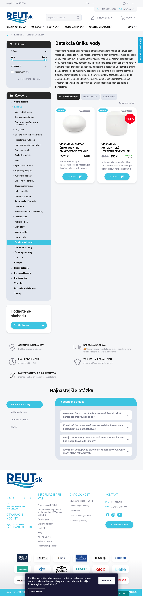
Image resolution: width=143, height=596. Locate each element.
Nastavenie (37, 591)
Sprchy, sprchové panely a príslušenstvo (26, 123)
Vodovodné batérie (23, 112)
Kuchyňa (18, 263)
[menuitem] (17, 27)
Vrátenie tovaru (45, 541)
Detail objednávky (45, 519)
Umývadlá (19, 130)
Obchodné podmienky (79, 506)
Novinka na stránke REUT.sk (82, 501)
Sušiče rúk (19, 206)
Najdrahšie (109, 97)
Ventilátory (20, 227)
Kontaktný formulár (119, 524)
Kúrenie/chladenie (22, 273)
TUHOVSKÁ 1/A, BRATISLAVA (16, 507)
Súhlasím (106, 580)
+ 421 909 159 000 (119, 507)
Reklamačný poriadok (47, 546)
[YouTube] (120, 514)
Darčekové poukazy (23, 247)
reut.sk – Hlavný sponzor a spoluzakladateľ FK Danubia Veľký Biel (50, 512)
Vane (17, 160)
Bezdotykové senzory (24, 181)
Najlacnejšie (90, 97)
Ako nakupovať (44, 537)
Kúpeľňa (18, 107)
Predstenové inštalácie (25, 140)
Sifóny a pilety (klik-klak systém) (29, 135)
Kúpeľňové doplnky (23, 176)
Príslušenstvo (21, 217)
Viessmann (21, 72)
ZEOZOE (19, 257)
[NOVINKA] (74, 125)
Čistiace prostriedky (23, 252)
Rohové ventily (21, 191)
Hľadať (78, 18)
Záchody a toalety (23, 155)
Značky (17, 293)
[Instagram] (113, 514)
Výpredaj (18, 283)
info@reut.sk (116, 502)
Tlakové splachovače (24, 186)
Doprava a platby (45, 524)
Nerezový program (23, 196)
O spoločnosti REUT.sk (16, 3)
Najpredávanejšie (68, 97)
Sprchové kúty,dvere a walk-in (28, 145)
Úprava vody (20, 237)
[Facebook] (107, 514)
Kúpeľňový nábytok (23, 171)
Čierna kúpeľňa (21, 102)
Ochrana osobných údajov (81, 515)
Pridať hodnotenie (21, 325)
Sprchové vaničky (22, 150)
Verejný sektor (21, 232)
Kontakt (41, 528)
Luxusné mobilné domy (25, 288)
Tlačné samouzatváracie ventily (29, 211)
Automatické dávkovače (25, 201)
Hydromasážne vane (24, 165)
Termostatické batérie (24, 117)
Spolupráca (75, 511)
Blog (40, 532)
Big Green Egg (20, 278)
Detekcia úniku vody (24, 242)
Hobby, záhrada (21, 268)
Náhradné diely (21, 222)
